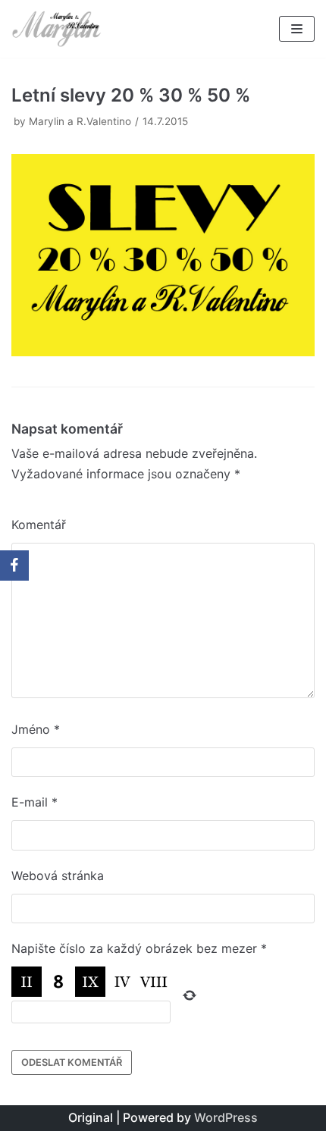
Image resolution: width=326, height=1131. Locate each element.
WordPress (226, 1117)
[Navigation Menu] (297, 29)
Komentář (38, 524)
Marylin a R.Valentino (80, 121)
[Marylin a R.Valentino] (56, 29)
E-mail (34, 802)
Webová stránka (57, 875)
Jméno (35, 729)
